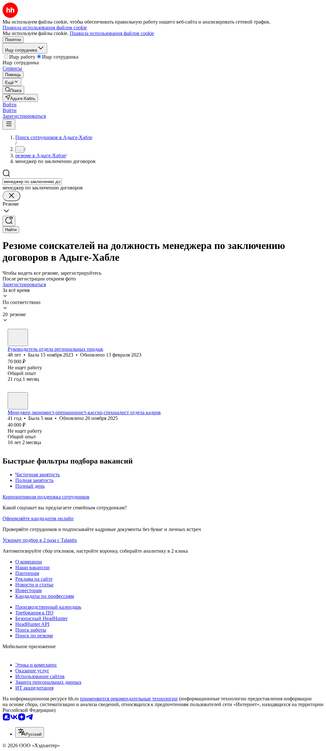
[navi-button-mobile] (9, 124)
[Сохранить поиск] (9, 221)
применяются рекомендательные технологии (129, 698)
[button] (10, 104)
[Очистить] (11, 196)
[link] (13, 90)
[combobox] (32, 181)
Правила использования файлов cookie (112, 33)
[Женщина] (18, 337)
